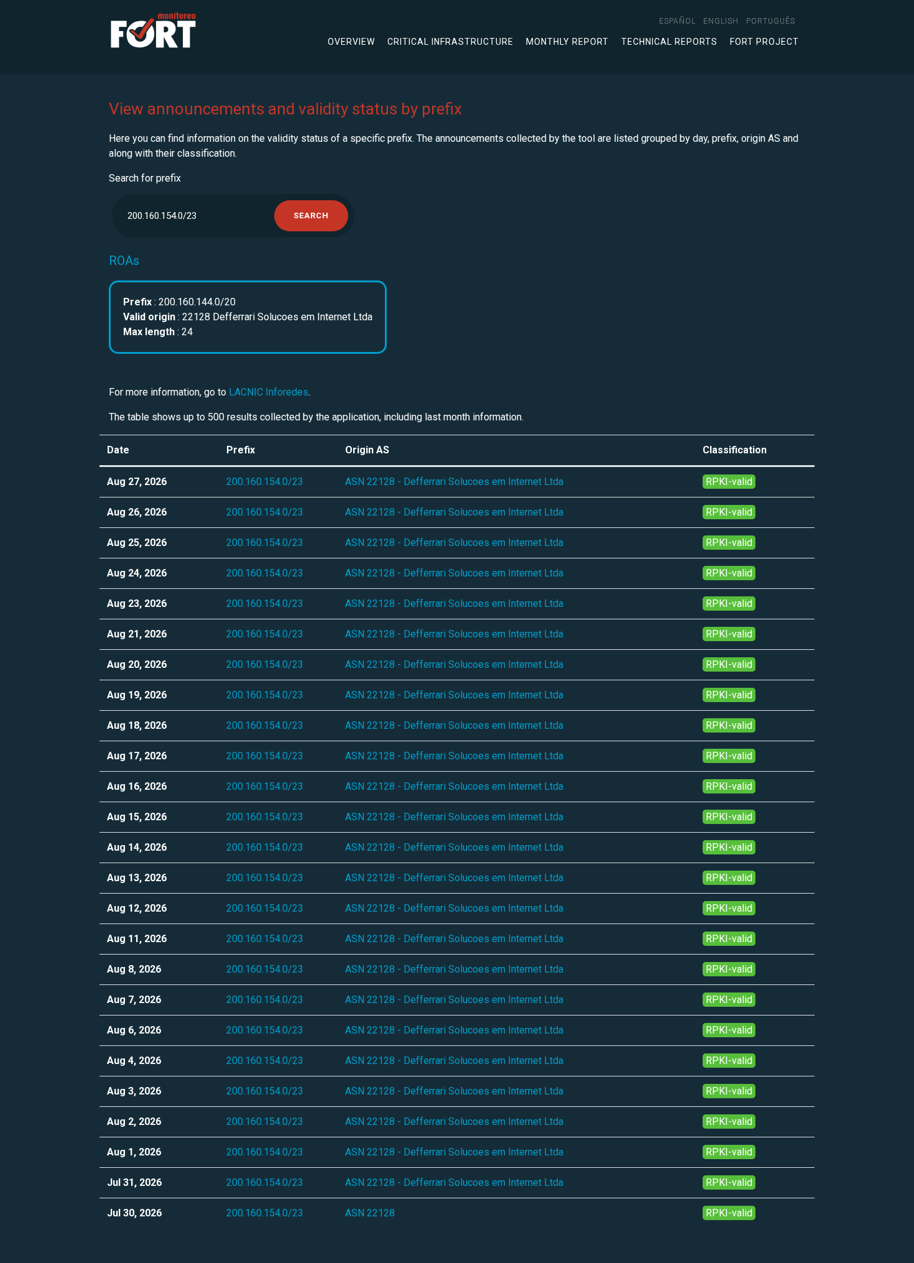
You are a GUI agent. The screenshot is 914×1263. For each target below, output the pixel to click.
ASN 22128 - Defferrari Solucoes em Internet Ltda (454, 482)
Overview (351, 42)
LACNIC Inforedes (268, 392)
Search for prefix (145, 178)
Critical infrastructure (450, 42)
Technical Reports (669, 42)
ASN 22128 (370, 1213)
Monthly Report (567, 42)
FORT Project (764, 42)
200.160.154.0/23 (264, 482)
